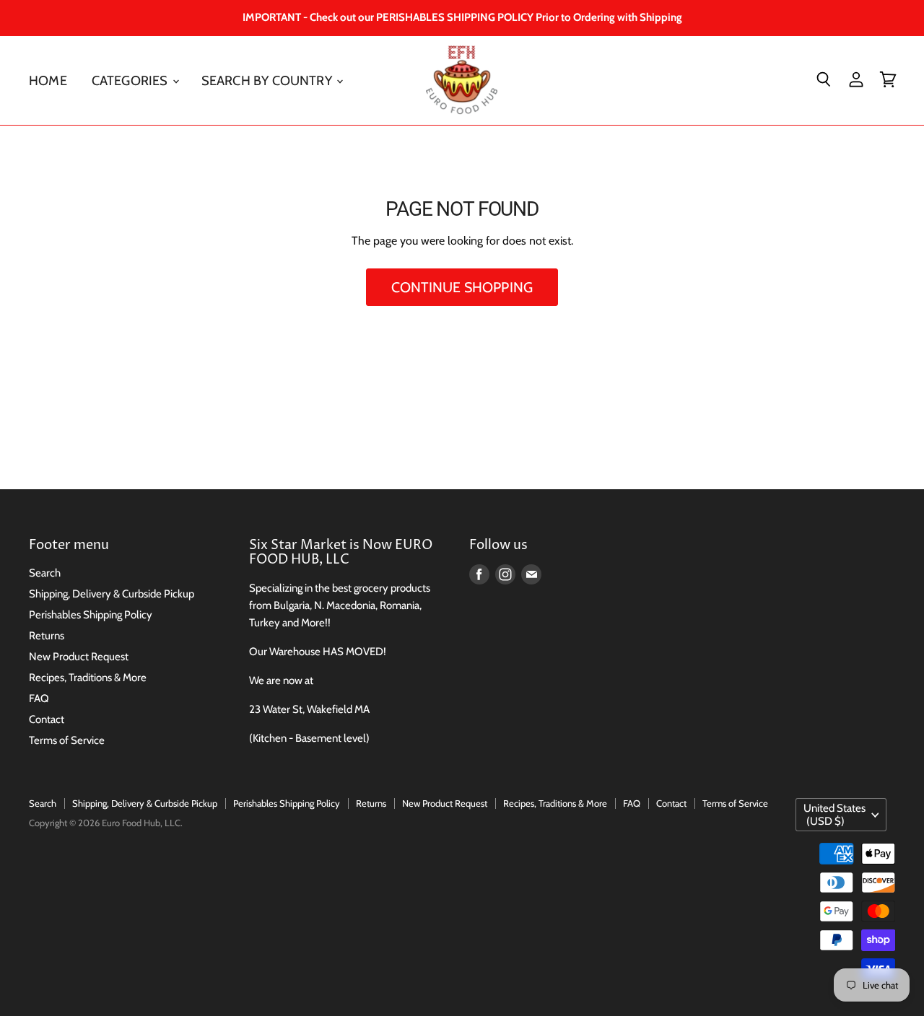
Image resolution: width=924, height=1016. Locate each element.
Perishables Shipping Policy (90, 614)
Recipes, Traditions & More (88, 677)
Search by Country (268, 79)
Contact (46, 719)
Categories (131, 79)
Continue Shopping (462, 287)
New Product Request (78, 656)
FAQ (39, 698)
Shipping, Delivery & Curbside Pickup (111, 593)
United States (834, 814)
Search (45, 572)
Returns (46, 635)
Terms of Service (67, 740)
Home (48, 79)
